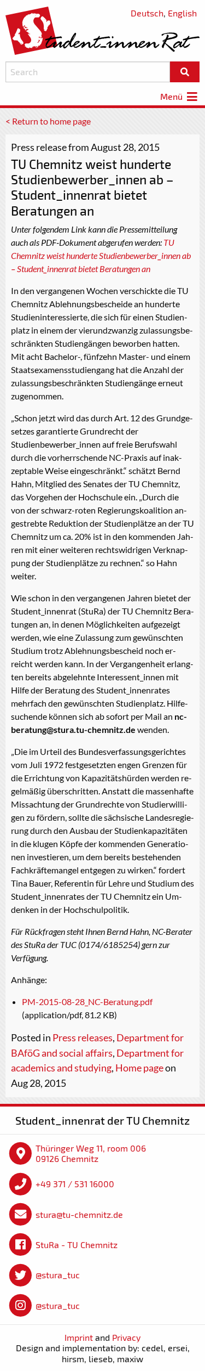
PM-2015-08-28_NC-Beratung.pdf (87, 1001)
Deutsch (147, 13)
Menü (172, 96)
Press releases (82, 1037)
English (182, 13)
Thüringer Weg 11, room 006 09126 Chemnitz (91, 1153)
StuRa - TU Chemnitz (77, 1244)
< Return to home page (48, 121)
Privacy (126, 1337)
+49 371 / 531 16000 (75, 1183)
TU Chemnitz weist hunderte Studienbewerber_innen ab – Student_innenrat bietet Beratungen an (101, 255)
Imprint (79, 1337)
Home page (139, 1068)
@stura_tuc (58, 1275)
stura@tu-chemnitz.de (79, 1214)
